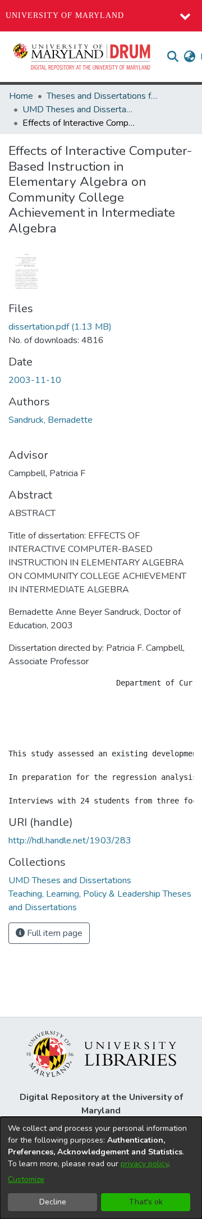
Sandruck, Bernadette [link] (50, 420)
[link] (60, 327)
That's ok (146, 1202)
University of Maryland (65, 15)
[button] (82, 56)
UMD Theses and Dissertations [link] (78, 109)
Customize (26, 1179)
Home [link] (21, 96)
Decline (52, 1202)
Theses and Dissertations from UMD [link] (103, 96)
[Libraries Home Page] (101, 1053)
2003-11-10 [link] (34, 380)
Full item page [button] (53, 933)
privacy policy (144, 1163)
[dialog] (101, 1168)
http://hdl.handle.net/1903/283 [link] (69, 840)
